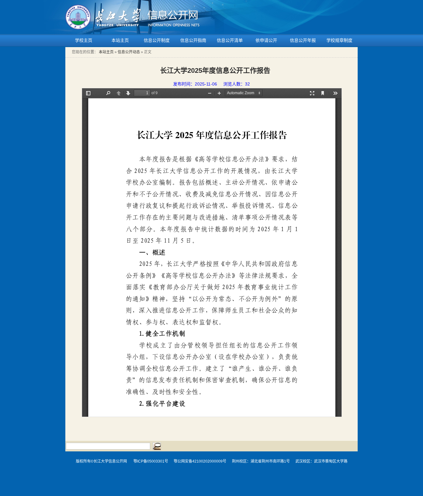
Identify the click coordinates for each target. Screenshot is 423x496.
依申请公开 (266, 40)
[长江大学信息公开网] (132, 8)
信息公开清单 (230, 40)
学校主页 (83, 40)
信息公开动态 (129, 52)
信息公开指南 (193, 40)
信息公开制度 (157, 40)
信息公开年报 (303, 40)
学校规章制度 (339, 40)
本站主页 (120, 40)
